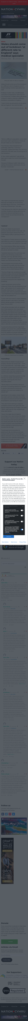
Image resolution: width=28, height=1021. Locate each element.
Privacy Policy (22, 542)
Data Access (14, 542)
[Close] (24, 479)
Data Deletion (5, 542)
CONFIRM (8, 536)
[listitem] (14, 507)
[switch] (22, 510)
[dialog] (14, 510)
